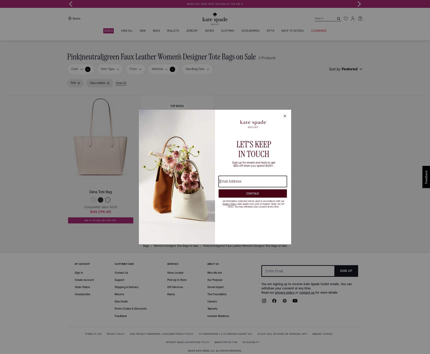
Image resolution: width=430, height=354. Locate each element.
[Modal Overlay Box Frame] (215, 177)
